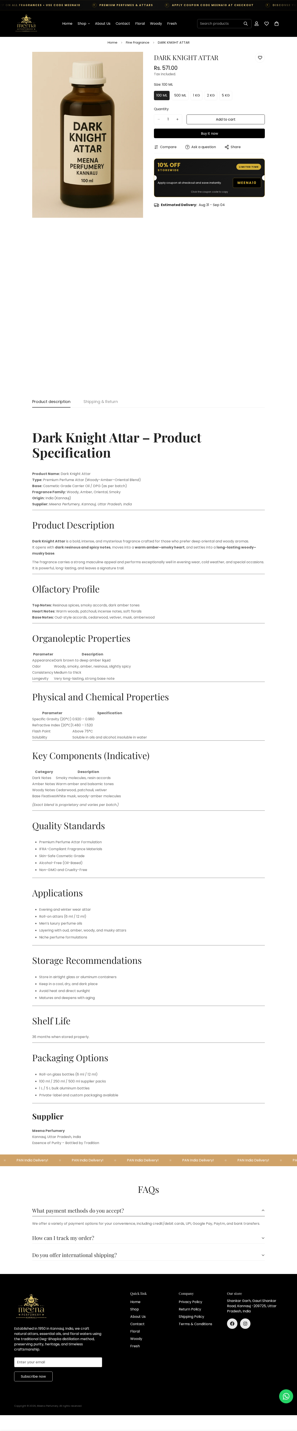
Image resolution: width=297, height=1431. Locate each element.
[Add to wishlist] (260, 58)
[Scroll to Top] (289, 1407)
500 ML (181, 96)
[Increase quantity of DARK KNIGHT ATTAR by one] (177, 119)
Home (67, 23)
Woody (156, 23)
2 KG (212, 96)
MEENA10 (247, 182)
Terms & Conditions (195, 1323)
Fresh (172, 23)
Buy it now (209, 133)
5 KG (227, 96)
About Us (102, 23)
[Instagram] (245, 1323)
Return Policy (190, 1309)
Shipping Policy (191, 1316)
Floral (140, 23)
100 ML (163, 96)
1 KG (197, 96)
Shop (82, 23)
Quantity (161, 108)
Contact (123, 23)
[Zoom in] (139, 61)
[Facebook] (232, 1323)
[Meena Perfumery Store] (26, 23)
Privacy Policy (190, 1301)
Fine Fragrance (137, 42)
